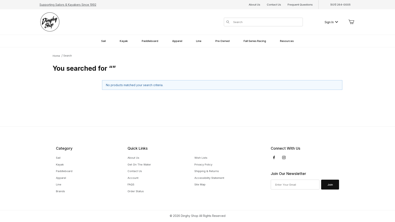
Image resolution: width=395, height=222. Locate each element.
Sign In (329, 22)
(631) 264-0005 (340, 4)
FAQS (131, 184)
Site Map (200, 184)
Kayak (60, 164)
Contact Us (274, 4)
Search (67, 55)
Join (330, 184)
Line (58, 184)
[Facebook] (274, 157)
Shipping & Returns (206, 171)
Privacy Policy (203, 164)
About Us (254, 4)
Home (56, 55)
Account (133, 177)
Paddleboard (64, 171)
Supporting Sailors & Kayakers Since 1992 (68, 4)
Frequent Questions (300, 4)
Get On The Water (139, 164)
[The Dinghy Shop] (50, 21)
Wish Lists (200, 157)
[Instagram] (283, 157)
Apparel (61, 177)
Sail (58, 157)
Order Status (136, 191)
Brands (60, 191)
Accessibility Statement (209, 177)
